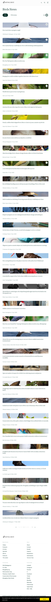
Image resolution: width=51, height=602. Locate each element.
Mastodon (29, 582)
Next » (34, 527)
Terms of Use (30, 557)
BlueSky (29, 580)
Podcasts (5, 547)
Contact (29, 547)
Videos (4, 545)
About (28, 545)
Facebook (29, 574)
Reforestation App (7, 571)
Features (5, 555)
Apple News (30, 586)
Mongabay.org (6, 569)
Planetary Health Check (9, 574)
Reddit (28, 578)
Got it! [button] (44, 599)
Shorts (4, 553)
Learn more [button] (5, 599)
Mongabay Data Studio (8, 578)
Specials (5, 551)
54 (32, 527)
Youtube (29, 569)
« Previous (16, 527)
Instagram (29, 567)
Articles (5, 549)
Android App (30, 584)
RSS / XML (29, 588)
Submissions (30, 555)
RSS (5, 15)
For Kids (5, 567)
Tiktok (28, 576)
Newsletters (30, 553)
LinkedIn (29, 565)
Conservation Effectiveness (9, 576)
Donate (28, 549)
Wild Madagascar (7, 565)
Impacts (29, 551)
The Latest (5, 557)
